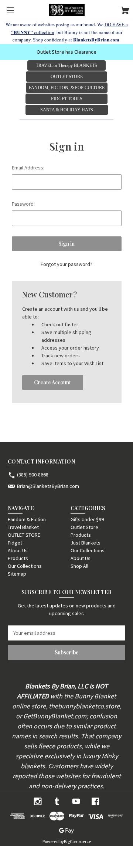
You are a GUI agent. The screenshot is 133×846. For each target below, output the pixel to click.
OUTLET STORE (24, 535)
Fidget (15, 542)
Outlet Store (84, 527)
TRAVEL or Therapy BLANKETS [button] (66, 65)
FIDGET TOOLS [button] (66, 98)
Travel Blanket (23, 527)
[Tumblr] (57, 801)
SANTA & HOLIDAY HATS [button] (66, 109)
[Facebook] (95, 801)
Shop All (79, 566)
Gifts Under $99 (87, 519)
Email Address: (28, 167)
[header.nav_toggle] (10, 10)
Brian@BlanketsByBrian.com (48, 486)
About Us (18, 550)
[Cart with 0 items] (125, 11)
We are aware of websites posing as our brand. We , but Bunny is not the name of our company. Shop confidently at (67, 32)
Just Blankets (85, 542)
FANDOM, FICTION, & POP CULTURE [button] (67, 87)
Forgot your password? (66, 264)
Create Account (52, 382)
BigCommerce (77, 841)
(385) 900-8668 (32, 474)
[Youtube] (76, 801)
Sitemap (17, 573)
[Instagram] (38, 801)
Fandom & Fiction (27, 519)
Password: (23, 203)
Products (18, 558)
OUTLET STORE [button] (67, 76)
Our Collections (25, 566)
